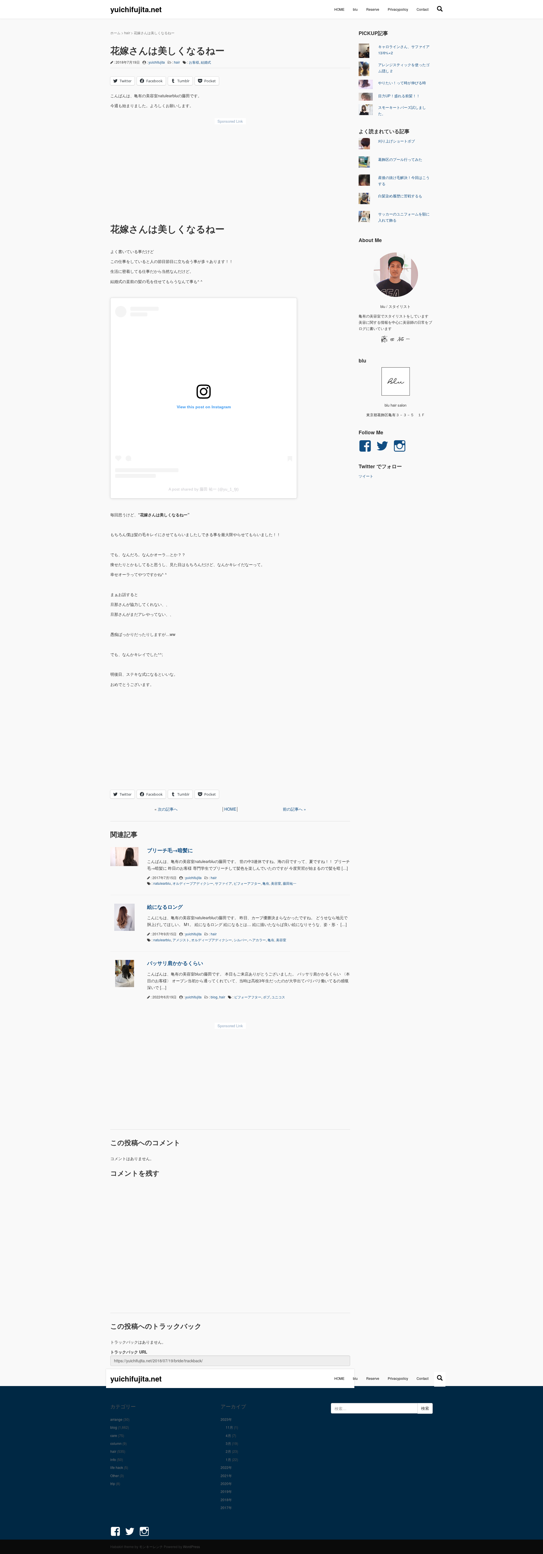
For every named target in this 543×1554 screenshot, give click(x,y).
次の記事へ (168, 809)
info (113, 1459)
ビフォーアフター (247, 883)
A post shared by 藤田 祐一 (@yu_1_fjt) (204, 489)
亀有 (265, 883)
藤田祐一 (289, 883)
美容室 (276, 883)
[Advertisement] (230, 169)
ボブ (266, 996)
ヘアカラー (257, 939)
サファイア (223, 883)
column (116, 1443)
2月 (228, 1451)
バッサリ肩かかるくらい (175, 963)
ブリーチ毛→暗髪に (170, 850)
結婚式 (206, 62)
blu (355, 9)
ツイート (366, 476)
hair (127, 32)
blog (214, 996)
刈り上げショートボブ (396, 141)
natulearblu (162, 883)
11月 (229, 1427)
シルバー (240, 939)
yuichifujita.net (136, 9)
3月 (228, 1443)
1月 (228, 1459)
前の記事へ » (294, 809)
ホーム (115, 32)
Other (114, 1475)
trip (112, 1483)
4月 (228, 1435)
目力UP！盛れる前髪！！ (399, 95)
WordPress (191, 1546)
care (113, 1435)
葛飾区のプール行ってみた (400, 159)
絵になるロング (165, 906)
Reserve (372, 9)
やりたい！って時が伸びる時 (402, 82)
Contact (422, 9)
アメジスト (181, 939)
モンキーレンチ (151, 1546)
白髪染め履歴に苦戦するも (400, 195)
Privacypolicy (398, 9)
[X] (440, 8)
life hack (116, 1467)
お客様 (194, 62)
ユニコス (278, 996)
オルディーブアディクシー (193, 883)
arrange (116, 1419)
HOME (339, 9)
